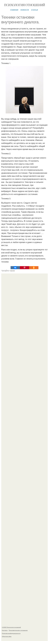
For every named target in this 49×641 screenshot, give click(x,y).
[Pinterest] (24, 267)
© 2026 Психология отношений (11, 627)
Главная (14, 9)
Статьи (34, 9)
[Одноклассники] (33, 267)
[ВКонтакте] (15, 267)
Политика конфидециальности (11, 633)
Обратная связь (6, 636)
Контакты (5, 630)
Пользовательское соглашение (18, 630)
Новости (24, 9)
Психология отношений (24, 5)
